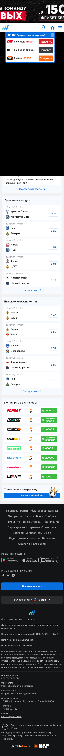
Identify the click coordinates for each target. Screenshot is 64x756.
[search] (43, 27)
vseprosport (6, 27)
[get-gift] (52, 28)
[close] (52, 35)
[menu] (60, 28)
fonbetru (32, 378)
